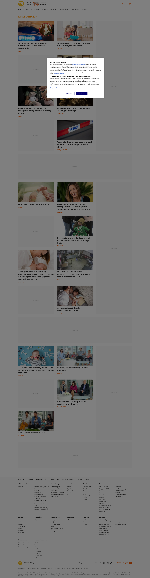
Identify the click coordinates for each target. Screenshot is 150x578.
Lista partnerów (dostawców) (57, 87)
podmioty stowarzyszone (78, 64)
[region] (75, 78)
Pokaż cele (69, 93)
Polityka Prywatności (59, 73)
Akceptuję (81, 93)
